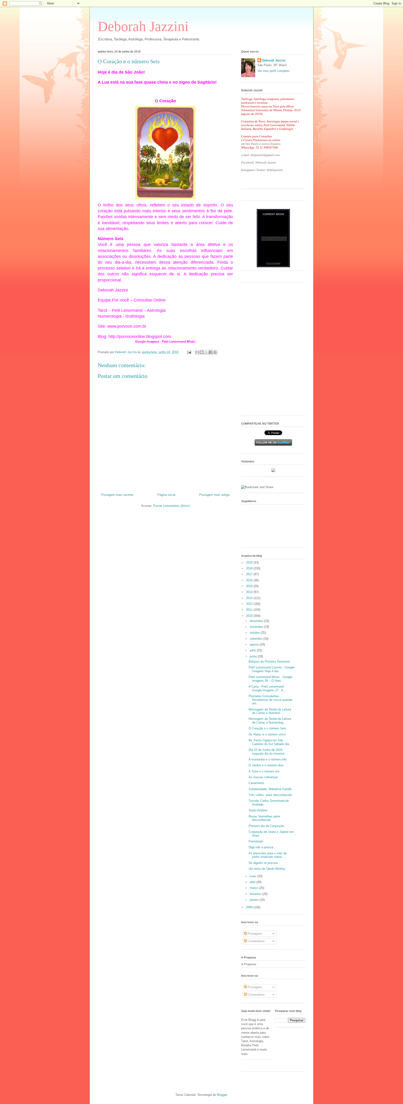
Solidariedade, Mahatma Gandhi (270, 789)
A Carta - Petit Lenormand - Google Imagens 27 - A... (267, 688)
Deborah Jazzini (143, 26)
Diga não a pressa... (262, 847)
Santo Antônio (258, 810)
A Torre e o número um (264, 771)
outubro (255, 632)
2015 (250, 586)
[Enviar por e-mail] (197, 352)
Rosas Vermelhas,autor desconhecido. (264, 818)
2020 (250, 562)
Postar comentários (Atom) (171, 506)
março (254, 888)
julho (253, 650)
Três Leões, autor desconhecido (270, 795)
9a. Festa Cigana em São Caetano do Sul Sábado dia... (270, 742)
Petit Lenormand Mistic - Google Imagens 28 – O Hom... (270, 678)
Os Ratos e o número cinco (267, 734)
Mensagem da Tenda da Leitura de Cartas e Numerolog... (270, 720)
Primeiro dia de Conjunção (266, 826)
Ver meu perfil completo (273, 71)
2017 (250, 574)
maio (253, 876)
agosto (255, 644)
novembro (257, 626)
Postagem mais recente (117, 495)
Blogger (222, 1095)
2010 (250, 616)
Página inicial (166, 495)
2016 (250, 580)
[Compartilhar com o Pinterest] (215, 352)
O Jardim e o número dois (266, 765)
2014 (250, 592)
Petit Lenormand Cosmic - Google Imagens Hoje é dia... (271, 669)
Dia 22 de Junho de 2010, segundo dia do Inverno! (267, 751)
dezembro (257, 621)
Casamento (256, 783)
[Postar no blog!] (201, 352)
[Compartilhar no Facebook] (210, 352)
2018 (250, 568)
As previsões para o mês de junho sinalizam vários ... (268, 855)
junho (254, 656)
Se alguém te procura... (264, 863)
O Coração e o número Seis (267, 728)
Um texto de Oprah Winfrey (267, 868)
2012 (250, 604)
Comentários (256, 941)
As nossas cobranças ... (265, 777)
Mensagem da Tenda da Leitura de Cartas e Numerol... (270, 711)
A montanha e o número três (268, 759)
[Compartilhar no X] (206, 352)
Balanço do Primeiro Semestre (269, 661)
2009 (250, 907)
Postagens (254, 933)
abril (253, 882)
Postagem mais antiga (214, 495)
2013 (250, 598)
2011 (250, 609)
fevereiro (256, 894)
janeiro (255, 900)
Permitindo (256, 841)
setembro (256, 638)
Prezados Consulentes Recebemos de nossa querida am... (270, 699)
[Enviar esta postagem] (188, 352)
